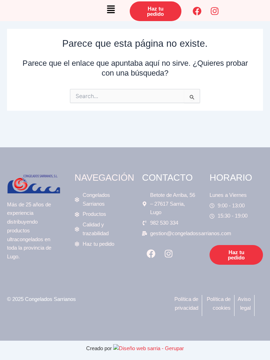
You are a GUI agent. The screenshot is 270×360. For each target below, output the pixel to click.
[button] (111, 11)
